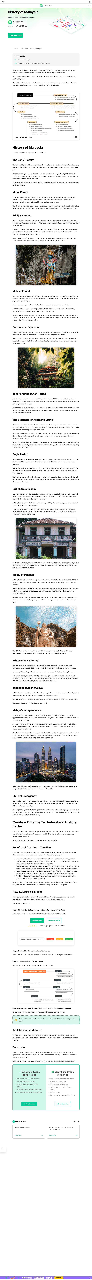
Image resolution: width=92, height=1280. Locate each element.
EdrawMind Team (17, 21)
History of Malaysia (24, 60)
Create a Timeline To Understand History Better (34, 63)
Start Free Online (54, 920)
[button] (74, 1121)
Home (16, 48)
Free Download (16, 35)
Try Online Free (64, 1104)
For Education (24, 48)
